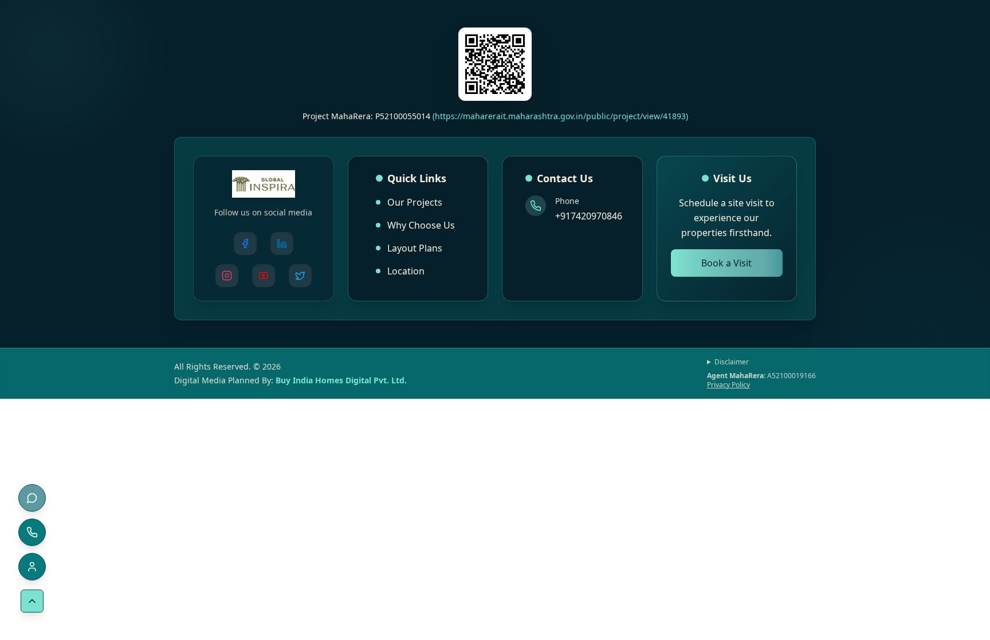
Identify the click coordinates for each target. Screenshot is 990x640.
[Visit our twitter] (300, 275)
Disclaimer (731, 362)
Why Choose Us (421, 225)
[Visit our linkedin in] (281, 243)
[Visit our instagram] (226, 275)
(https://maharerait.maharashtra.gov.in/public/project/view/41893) (560, 116)
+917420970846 (588, 216)
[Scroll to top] (32, 601)
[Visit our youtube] (263, 275)
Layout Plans (414, 248)
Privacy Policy (728, 385)
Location (406, 271)
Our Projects (414, 202)
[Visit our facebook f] (245, 243)
